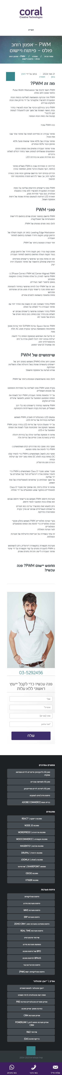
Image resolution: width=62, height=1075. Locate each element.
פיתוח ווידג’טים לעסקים (40, 795)
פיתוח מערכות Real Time (32, 930)
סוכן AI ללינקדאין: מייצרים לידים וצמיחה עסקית (33, 773)
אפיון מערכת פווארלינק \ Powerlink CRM (31, 1024)
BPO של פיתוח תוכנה (32, 951)
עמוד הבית (48, 56)
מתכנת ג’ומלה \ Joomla (32, 859)
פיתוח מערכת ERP (32, 917)
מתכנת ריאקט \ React (32, 818)
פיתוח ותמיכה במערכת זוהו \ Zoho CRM (31, 923)
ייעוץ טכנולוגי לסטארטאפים (32, 988)
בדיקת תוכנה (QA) (32, 1038)
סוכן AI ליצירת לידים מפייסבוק (37, 788)
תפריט (31, 29)
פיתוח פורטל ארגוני (31, 964)
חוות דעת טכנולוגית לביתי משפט (32, 994)
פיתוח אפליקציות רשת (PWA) (32, 971)
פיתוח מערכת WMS (32, 910)
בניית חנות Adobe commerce (36, 802)
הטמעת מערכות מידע (32, 944)
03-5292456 (31, 672)
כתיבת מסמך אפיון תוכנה (31, 1008)
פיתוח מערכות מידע (31, 903)
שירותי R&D (32, 1031)
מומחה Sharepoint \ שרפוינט (32, 866)
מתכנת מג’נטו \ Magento (31, 845)
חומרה (35, 56)
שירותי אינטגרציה (31, 937)
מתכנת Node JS (32, 825)
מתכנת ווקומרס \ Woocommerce (31, 839)
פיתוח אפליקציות (31, 896)
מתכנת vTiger (31, 880)
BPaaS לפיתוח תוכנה (32, 958)
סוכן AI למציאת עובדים (40, 781)
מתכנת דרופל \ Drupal (31, 852)
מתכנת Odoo (32, 873)
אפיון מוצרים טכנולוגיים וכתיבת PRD (31, 1001)
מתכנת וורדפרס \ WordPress (31, 832)
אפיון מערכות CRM (32, 1015)
